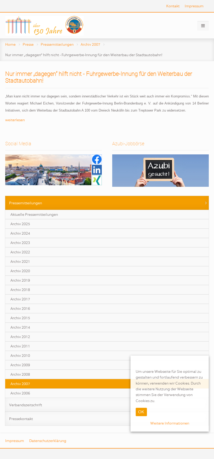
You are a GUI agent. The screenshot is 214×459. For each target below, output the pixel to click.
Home (10, 44)
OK (141, 412)
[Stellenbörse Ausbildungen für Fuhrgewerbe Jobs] (160, 170)
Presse (28, 44)
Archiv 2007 (90, 44)
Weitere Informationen (169, 423)
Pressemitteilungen (57, 44)
